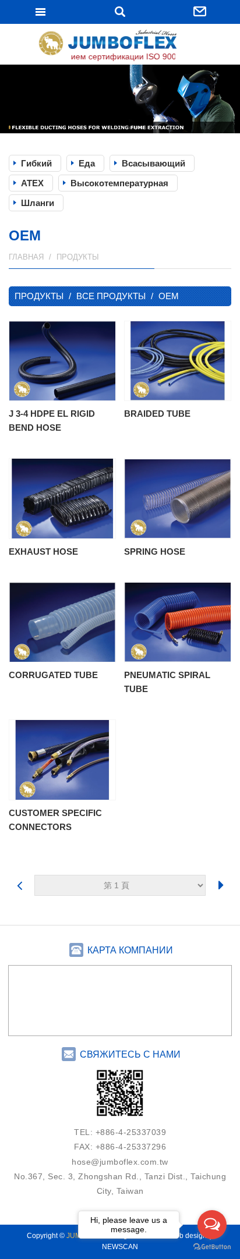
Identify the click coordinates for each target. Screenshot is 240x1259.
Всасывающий (153, 163)
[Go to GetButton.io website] (212, 1247)
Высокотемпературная (119, 183)
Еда (87, 163)
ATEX (32, 183)
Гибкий (36, 163)
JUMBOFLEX (120, 45)
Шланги (37, 203)
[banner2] (120, 99)
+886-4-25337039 (131, 1132)
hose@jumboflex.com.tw (120, 1161)
